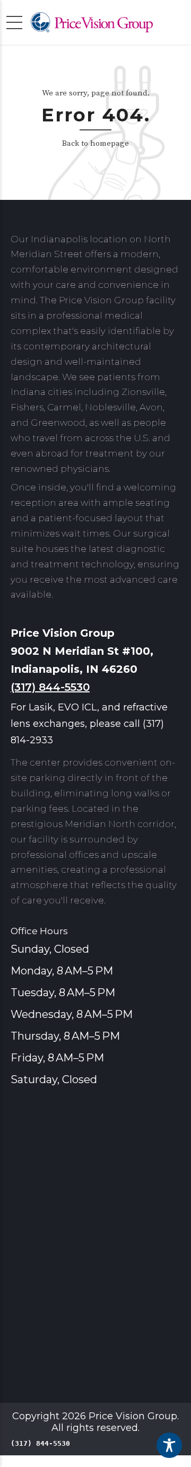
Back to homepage (95, 143)
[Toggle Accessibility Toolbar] (169, 1445)
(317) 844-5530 (50, 687)
